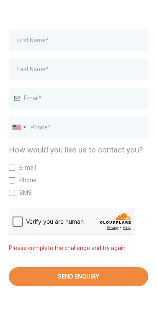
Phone (27, 180)
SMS (25, 192)
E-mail (27, 167)
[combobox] (18, 127)
